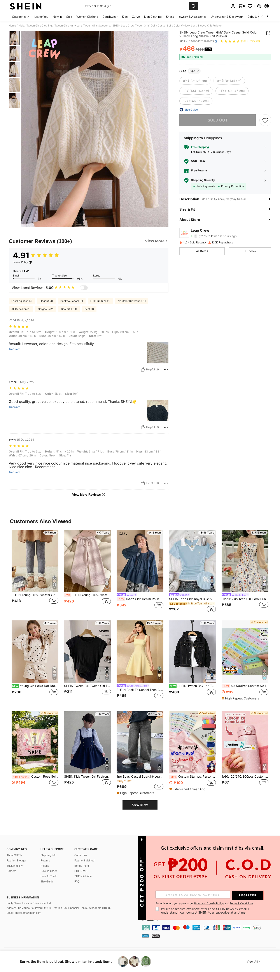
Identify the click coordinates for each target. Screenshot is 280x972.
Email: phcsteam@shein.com (24, 912)
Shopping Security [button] (203, 180)
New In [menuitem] (57, 16)
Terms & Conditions (241, 903)
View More (140, 805)
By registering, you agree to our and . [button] (205, 903)
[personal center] (233, 6)
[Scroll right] (267, 16)
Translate (14, 349)
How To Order (48, 871)
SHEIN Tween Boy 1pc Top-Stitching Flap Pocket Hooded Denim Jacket (193, 686)
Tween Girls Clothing (39, 25)
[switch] (84, 287)
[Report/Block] (165, 369)
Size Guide (47, 881)
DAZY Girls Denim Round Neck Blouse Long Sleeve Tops (140, 599)
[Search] (193, 6)
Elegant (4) (46, 301)
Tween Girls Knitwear (67, 25)
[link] (241, 6)
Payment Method (84, 860)
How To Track (48, 876)
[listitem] (35, 571)
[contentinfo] (210, 927)
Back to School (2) (71, 301)
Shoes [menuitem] (170, 16)
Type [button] (192, 70)
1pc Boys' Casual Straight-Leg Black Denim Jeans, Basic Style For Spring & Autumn (140, 776)
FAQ (76, 881)
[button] (259, 6)
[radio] (195, 81)
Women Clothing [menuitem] (87, 16)
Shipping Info (48, 855)
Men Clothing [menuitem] (153, 16)
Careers (11, 871)
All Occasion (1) (20, 309)
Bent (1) (89, 309)
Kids (21, 25)
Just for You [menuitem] (41, 16)
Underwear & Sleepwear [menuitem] (227, 16)
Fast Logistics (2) (21, 301)
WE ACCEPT (150, 920)
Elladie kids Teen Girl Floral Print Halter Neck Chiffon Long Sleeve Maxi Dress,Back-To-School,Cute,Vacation (245, 599)
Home (12, 25)
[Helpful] (142, 369)
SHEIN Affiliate (83, 876)
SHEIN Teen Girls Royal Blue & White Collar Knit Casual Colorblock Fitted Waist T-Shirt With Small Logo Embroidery (192, 599)
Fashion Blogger (16, 860)
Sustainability (15, 865)
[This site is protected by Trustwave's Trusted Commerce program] (145, 935)
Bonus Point (81, 865)
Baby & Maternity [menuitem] (259, 16)
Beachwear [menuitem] (110, 16)
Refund (44, 865)
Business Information (23, 897)
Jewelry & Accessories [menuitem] (192, 16)
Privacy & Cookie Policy (209, 903)
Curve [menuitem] (136, 16)
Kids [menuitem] (125, 16)
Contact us (80, 855)
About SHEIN (14, 855)
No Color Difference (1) (132, 301)
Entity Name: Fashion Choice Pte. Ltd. (29, 903)
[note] (241, 698)
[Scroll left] (262, 16)
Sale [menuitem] (69, 16)
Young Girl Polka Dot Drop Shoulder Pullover (35, 686)
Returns (45, 860)
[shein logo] (26, 6)
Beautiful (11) (69, 309)
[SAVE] (265, 120)
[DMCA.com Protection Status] (156, 935)
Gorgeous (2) (46, 309)
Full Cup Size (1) (100, 301)
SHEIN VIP (80, 871)
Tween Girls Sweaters (96, 25)
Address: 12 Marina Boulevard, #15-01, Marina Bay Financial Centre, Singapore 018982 (59, 908)
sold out (218, 120)
